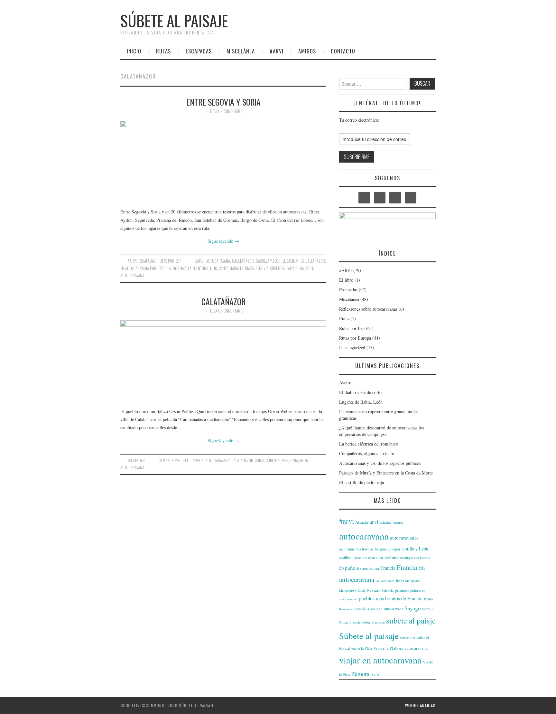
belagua (380, 548)
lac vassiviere (384, 580)
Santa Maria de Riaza (236, 268)
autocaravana (218, 261)
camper (394, 549)
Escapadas (199, 51)
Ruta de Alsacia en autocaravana (378, 608)
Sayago (412, 608)
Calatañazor (243, 261)
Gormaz (179, 268)
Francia (387, 567)
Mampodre (412, 580)
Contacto (343, 51)
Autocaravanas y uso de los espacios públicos (380, 463)
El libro (346, 280)
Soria (259, 460)
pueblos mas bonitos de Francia (390, 598)
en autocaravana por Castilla (145, 268)
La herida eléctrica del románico (368, 444)
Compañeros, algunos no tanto (366, 453)
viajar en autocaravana (380, 660)
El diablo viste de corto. (361, 392)
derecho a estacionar (368, 557)
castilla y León (415, 549)
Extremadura (368, 568)
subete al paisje (278, 460)
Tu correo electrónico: (359, 120)
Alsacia (361, 522)
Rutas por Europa (355, 338)
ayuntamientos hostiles (356, 548)
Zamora (360, 674)
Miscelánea (241, 51)
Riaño (428, 598)
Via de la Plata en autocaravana (400, 648)
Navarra (373, 590)
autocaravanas (404, 537)
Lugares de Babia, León (361, 402)
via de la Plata (361, 648)
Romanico (346, 609)
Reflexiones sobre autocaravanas (368, 309)
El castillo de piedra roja (361, 482)
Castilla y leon (268, 261)
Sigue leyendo (223, 241)
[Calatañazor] (223, 360)
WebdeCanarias (420, 705)
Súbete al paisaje (174, 20)
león (400, 580)
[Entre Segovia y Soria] (223, 161)
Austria (398, 522)
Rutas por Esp (169, 261)
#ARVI (276, 51)
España (347, 567)
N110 (213, 268)
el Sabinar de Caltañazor (304, 261)
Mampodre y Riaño (352, 590)
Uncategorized (352, 347)
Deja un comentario (227, 111)
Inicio (134, 51)
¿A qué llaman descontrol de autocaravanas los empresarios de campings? (381, 431)
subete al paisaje (373, 622)
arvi (373, 521)
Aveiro (345, 383)
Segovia (262, 268)
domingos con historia (415, 557)
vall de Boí (407, 637)
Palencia (388, 590)
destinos (392, 557)
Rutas (163, 51)
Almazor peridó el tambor (181, 460)
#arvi (199, 261)
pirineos (402, 590)
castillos (345, 557)
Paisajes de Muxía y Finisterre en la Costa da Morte (386, 473)
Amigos (307, 51)
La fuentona (198, 268)
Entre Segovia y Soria (223, 102)
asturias (385, 522)
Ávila (375, 674)
